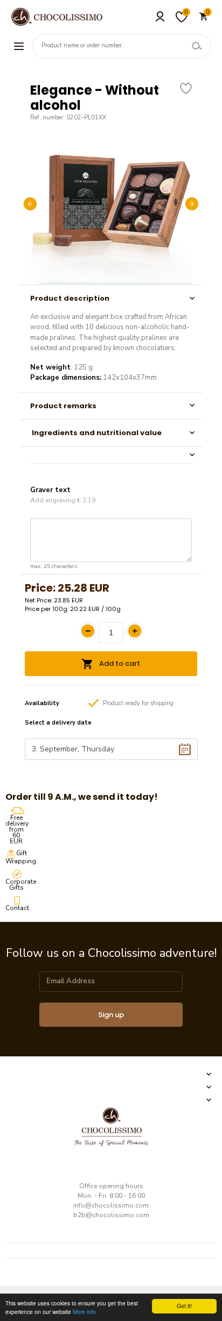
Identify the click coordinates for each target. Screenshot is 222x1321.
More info (84, 1312)
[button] (111, 454)
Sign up (111, 1015)
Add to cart (119, 663)
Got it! (184, 1306)
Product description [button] (69, 298)
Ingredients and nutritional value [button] (96, 433)
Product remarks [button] (63, 406)
